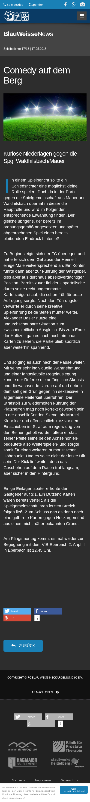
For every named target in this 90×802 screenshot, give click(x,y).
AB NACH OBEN (43, 692)
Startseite (18, 780)
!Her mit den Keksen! (74, 790)
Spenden (37, 5)
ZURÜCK (26, 645)
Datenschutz (69, 780)
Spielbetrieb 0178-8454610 (15, 5)
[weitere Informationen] (37, 618)
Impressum (43, 780)
